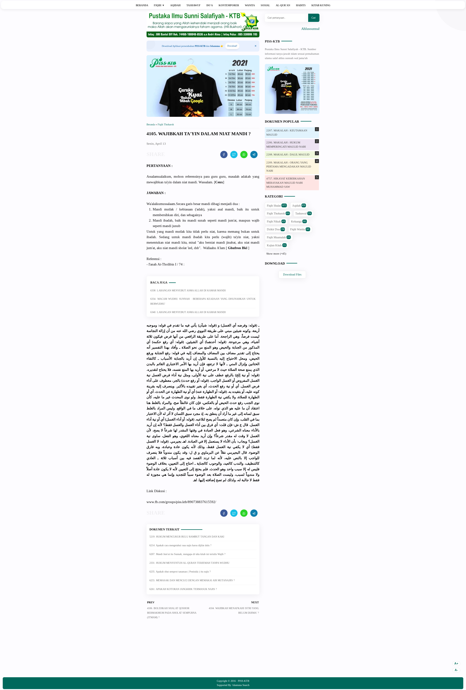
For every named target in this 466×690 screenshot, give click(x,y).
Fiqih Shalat (276, 205)
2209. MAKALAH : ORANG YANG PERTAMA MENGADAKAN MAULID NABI (288, 166)
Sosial (265, 5)
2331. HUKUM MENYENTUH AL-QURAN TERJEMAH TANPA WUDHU (189, 563)
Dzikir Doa (275, 229)
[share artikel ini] (224, 154)
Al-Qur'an (283, 5)
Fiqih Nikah (276, 221)
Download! (232, 46)
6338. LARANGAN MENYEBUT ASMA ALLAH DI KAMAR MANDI (188, 290)
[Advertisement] (203, 650)
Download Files (292, 274)
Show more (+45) (276, 253)
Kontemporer (229, 5)
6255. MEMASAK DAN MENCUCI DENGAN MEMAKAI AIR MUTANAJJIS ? (192, 580)
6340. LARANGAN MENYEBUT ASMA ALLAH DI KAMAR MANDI (188, 312)
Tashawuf (193, 5)
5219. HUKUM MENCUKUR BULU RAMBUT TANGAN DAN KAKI (186, 536)
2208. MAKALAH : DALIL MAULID (287, 154)
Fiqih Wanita (299, 229)
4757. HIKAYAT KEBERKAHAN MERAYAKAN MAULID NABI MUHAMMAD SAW (285, 182)
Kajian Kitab (276, 245)
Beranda (142, 5)
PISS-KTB (272, 41)
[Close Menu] (255, 46)
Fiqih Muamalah (278, 237)
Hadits (301, 5)
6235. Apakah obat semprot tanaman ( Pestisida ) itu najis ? (180, 571)
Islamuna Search (240, 685)
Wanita (250, 5)
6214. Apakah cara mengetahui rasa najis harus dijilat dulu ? (180, 545)
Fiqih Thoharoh (278, 213)
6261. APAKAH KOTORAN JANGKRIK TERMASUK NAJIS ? (183, 589)
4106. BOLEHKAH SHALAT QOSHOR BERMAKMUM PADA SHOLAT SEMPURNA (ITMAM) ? (171, 613)
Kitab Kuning (320, 5)
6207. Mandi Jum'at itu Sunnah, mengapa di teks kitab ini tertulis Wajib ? (187, 554)
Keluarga (298, 221)
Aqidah (175, 5)
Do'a (209, 5)
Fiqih (159, 5)
